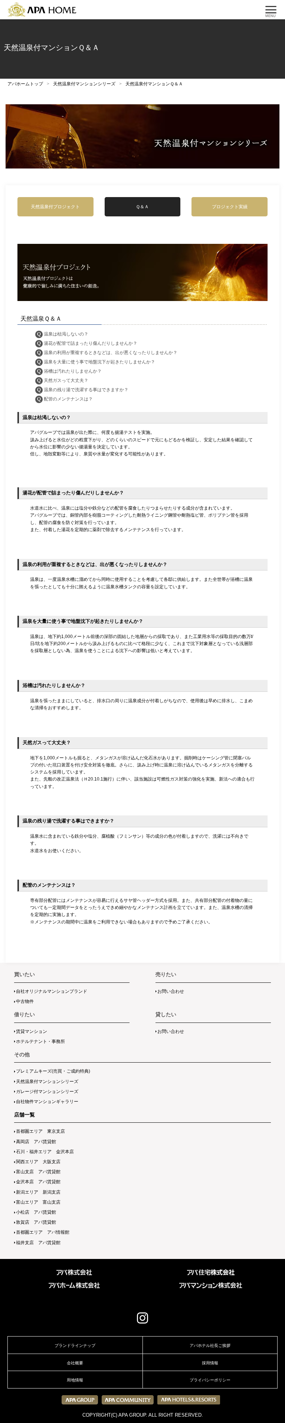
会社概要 (75, 1363)
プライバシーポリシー (210, 1380)
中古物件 (25, 1001)
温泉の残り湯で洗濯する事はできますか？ (86, 389)
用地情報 (75, 1380)
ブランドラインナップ (75, 1345)
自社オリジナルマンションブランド (51, 991)
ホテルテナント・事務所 (40, 1041)
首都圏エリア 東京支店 (40, 1131)
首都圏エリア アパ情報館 (42, 1232)
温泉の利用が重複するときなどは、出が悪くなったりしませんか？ (110, 352)
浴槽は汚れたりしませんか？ (73, 371)
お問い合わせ (170, 991)
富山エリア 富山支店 (38, 1202)
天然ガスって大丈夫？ (66, 380)
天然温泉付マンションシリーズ (84, 83)
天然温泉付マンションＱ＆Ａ (154, 83)
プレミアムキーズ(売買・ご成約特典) (53, 1071)
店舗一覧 (24, 1115)
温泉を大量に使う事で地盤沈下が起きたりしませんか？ (99, 361)
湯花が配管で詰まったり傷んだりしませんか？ (90, 343)
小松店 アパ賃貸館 (36, 1212)
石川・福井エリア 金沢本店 (45, 1151)
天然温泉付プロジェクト (55, 206)
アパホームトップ (25, 83)
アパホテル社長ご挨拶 (210, 1345)
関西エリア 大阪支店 (38, 1161)
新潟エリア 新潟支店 (38, 1192)
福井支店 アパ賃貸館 (38, 1242)
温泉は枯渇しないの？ (66, 334)
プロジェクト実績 (230, 206)
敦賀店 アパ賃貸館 (36, 1222)
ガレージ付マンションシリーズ (47, 1091)
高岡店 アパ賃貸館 (36, 1141)
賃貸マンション (31, 1031)
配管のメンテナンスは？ (68, 399)
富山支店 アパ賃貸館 (38, 1171)
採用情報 (210, 1363)
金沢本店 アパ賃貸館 (38, 1181)
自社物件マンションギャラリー (47, 1101)
